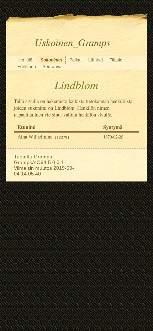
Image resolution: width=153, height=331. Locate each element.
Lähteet (95, 60)
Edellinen (26, 66)
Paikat (75, 60)
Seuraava (52, 66)
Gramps (43, 156)
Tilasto (116, 60)
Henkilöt (25, 60)
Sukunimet (51, 60)
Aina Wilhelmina (43, 136)
